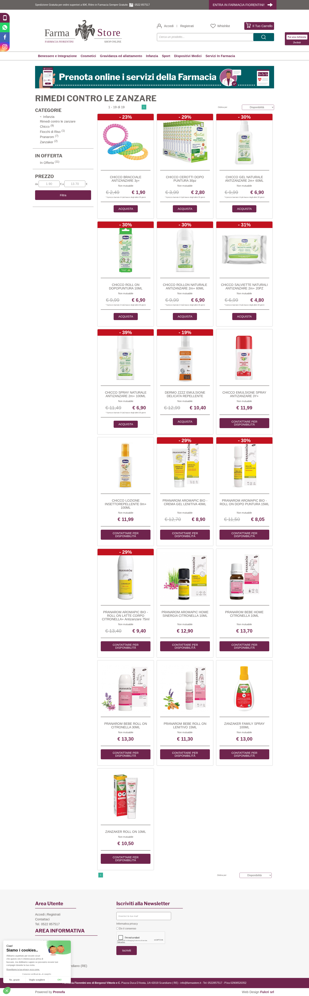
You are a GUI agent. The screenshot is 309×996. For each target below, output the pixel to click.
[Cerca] (263, 37)
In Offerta (49, 162)
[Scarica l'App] (5, 18)
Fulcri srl (267, 992)
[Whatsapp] (5, 27)
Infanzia (152, 56)
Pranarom (49, 137)
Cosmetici (88, 56)
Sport (166, 56)
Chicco (47, 126)
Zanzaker (49, 142)
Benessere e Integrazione (57, 56)
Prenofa (59, 992)
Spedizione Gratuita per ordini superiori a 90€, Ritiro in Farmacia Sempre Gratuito (81, 4)
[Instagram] (5, 47)
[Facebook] (5, 37)
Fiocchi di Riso (52, 132)
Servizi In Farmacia (220, 56)
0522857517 (215, 982)
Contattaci (42, 919)
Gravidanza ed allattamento (121, 56)
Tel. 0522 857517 (47, 924)
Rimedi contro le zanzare (57, 121)
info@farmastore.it (190, 982)
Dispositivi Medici (188, 56)
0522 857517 (142, 4)
